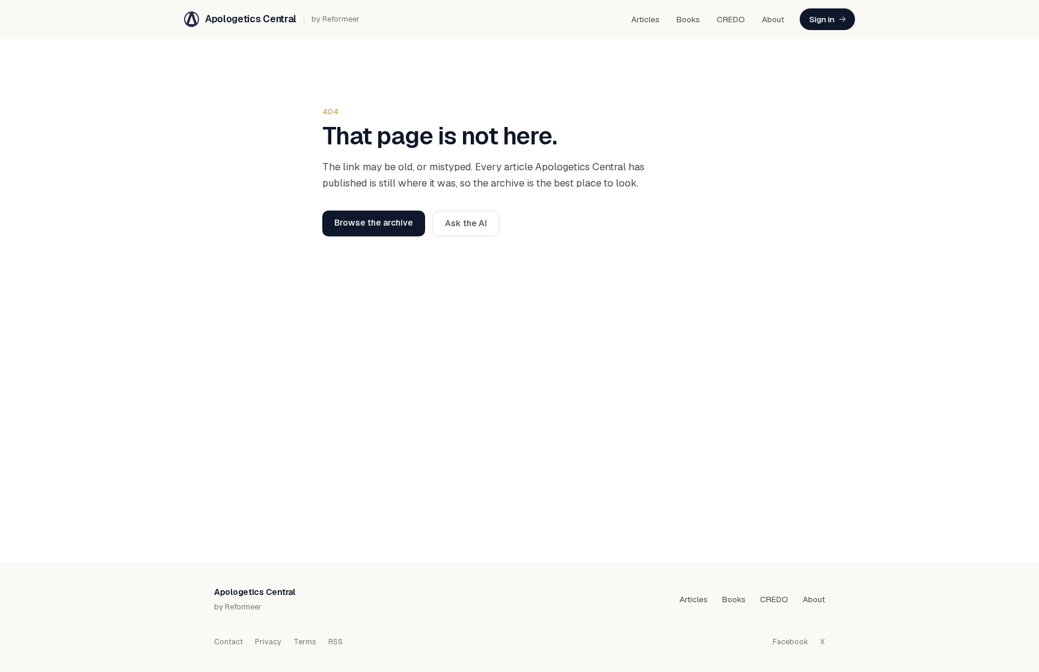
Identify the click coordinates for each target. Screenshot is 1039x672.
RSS (335, 642)
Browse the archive (373, 222)
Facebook (790, 642)
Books (688, 19)
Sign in (822, 19)
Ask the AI (466, 223)
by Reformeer (335, 19)
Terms (304, 642)
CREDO (731, 19)
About (773, 19)
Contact (228, 642)
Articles (645, 19)
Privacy (268, 642)
